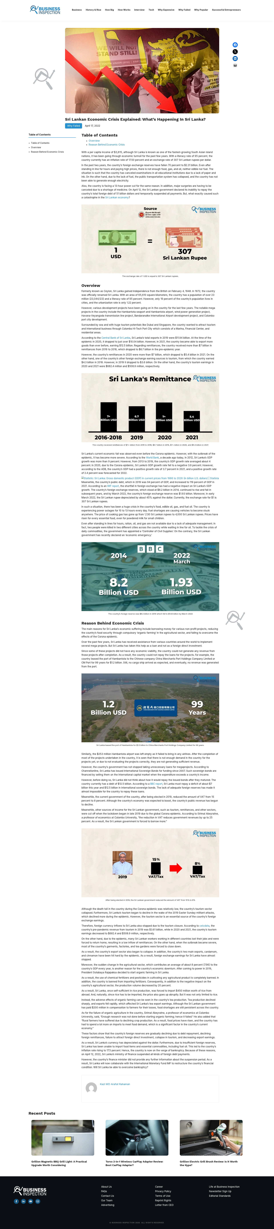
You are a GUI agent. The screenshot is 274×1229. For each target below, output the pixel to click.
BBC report (156, 783)
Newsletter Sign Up (220, 1191)
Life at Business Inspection (224, 1186)
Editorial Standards (220, 1195)
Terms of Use (162, 1195)
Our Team (106, 1200)
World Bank (152, 457)
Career (159, 1186)
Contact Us (107, 1195)
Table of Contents (40, 143)
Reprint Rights (163, 1200)
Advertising (107, 1205)
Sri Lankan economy (117, 197)
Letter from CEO (164, 1205)
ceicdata (204, 925)
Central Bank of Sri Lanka (115, 337)
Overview (36, 147)
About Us (106, 1186)
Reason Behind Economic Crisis (47, 151)
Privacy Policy (163, 1191)
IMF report (113, 486)
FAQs (104, 1191)
